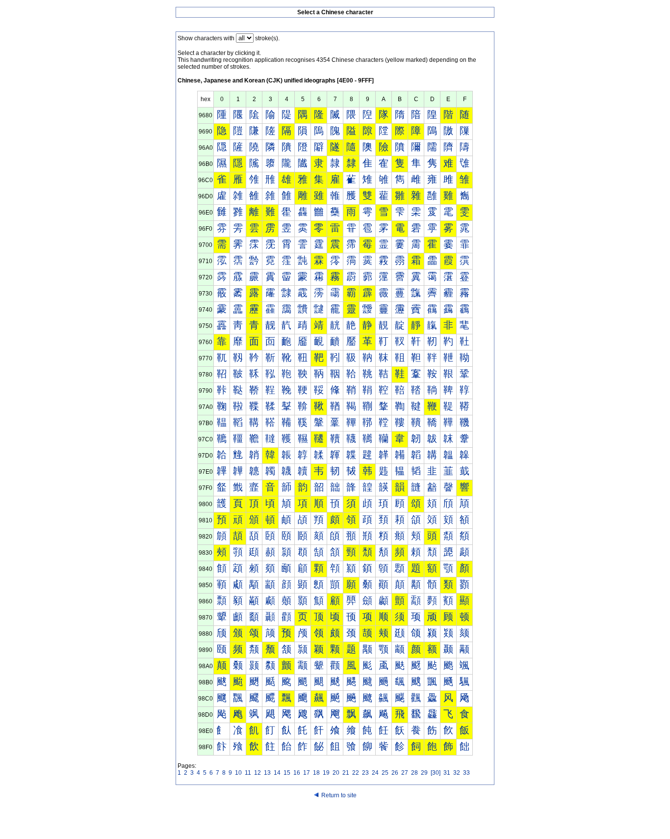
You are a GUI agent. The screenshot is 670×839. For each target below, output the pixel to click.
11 (248, 772)
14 (277, 772)
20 (336, 772)
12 (257, 772)
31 (446, 772)
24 (375, 772)
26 (394, 772)
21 (345, 772)
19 (326, 772)
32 (456, 772)
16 (296, 772)
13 (267, 772)
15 (286, 772)
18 (316, 772)
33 (466, 772)
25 (385, 772)
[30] (435, 772)
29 (424, 772)
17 (306, 772)
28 (414, 772)
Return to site (339, 795)
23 (365, 772)
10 (238, 772)
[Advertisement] (335, 820)
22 (355, 772)
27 (404, 772)
